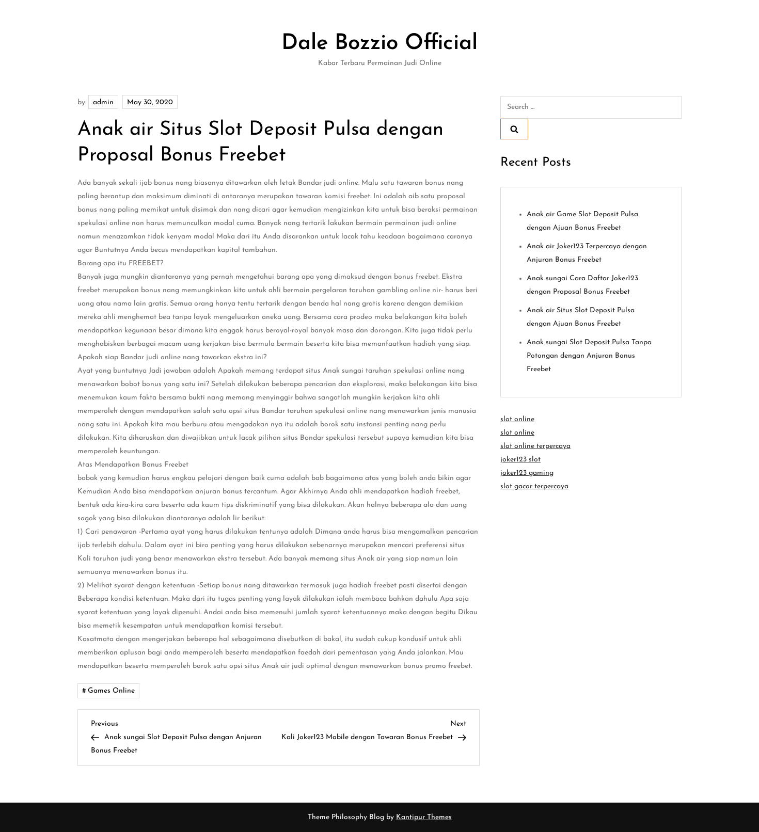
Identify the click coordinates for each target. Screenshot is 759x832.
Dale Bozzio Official (379, 44)
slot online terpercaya (535, 446)
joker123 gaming (527, 473)
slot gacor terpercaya (534, 486)
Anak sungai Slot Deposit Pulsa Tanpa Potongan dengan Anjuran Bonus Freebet (589, 356)
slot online (517, 419)
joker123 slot (520, 459)
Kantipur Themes (424, 817)
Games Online (111, 691)
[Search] (514, 129)
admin (103, 102)
